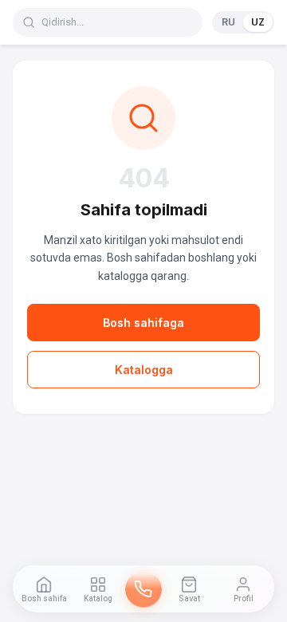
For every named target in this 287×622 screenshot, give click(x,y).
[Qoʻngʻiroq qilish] (143, 589)
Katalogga (144, 369)
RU (228, 22)
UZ (258, 22)
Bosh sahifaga (143, 322)
